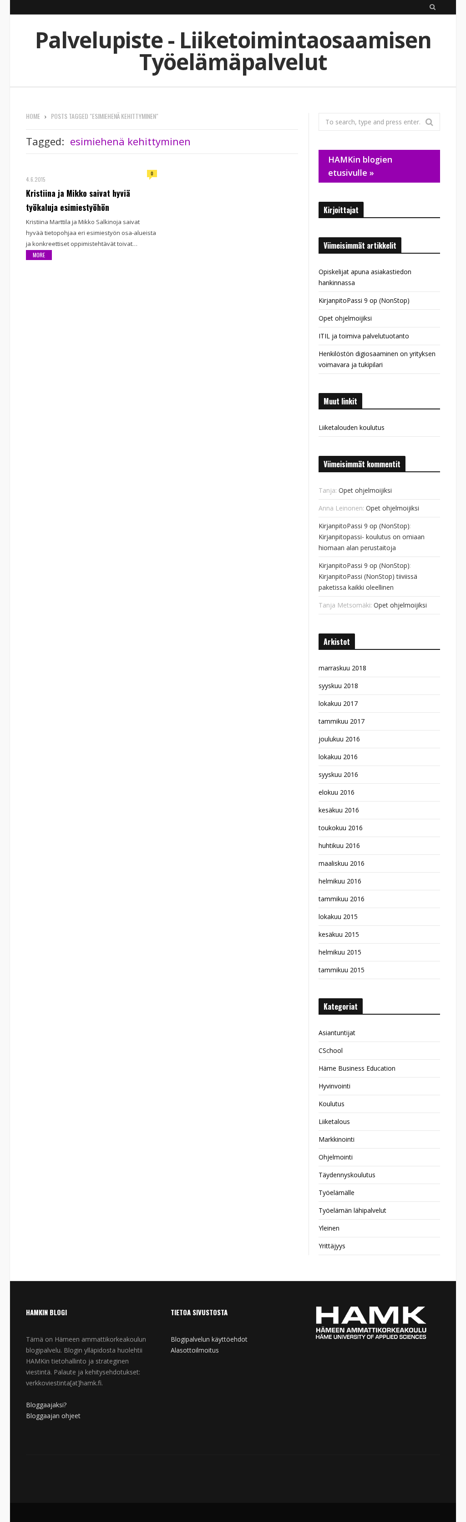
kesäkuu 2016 (339, 810)
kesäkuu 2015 (339, 934)
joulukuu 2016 (339, 739)
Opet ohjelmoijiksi (345, 318)
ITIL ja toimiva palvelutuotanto (364, 336)
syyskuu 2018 (338, 685)
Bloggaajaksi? (46, 1404)
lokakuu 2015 (338, 916)
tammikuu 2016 (342, 898)
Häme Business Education (357, 1068)
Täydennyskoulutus (347, 1174)
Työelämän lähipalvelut (352, 1210)
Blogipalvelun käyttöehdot (209, 1339)
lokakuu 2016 (338, 756)
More (39, 255)
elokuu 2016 (337, 792)
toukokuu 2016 (341, 827)
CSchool (331, 1050)
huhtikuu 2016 (339, 845)
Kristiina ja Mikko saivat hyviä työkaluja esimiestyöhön (78, 200)
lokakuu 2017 (338, 703)
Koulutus (331, 1103)
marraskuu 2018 (342, 668)
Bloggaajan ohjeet (53, 1415)
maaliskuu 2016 (342, 863)
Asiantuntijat (337, 1032)
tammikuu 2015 (342, 969)
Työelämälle (337, 1192)
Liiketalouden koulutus (352, 427)
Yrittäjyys (332, 1245)
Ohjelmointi (336, 1157)
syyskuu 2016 (338, 774)
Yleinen (329, 1228)
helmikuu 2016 (340, 881)
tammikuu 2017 (342, 721)
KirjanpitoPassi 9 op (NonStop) (364, 300)
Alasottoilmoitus (195, 1350)
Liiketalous (334, 1121)
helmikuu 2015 (340, 952)
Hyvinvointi (334, 1086)
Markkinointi (337, 1139)
